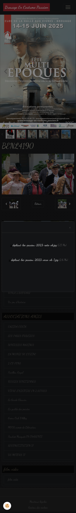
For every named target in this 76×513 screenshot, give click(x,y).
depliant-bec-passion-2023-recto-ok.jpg (35, 245)
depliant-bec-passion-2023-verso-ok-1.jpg (34, 259)
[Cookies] (7, 506)
